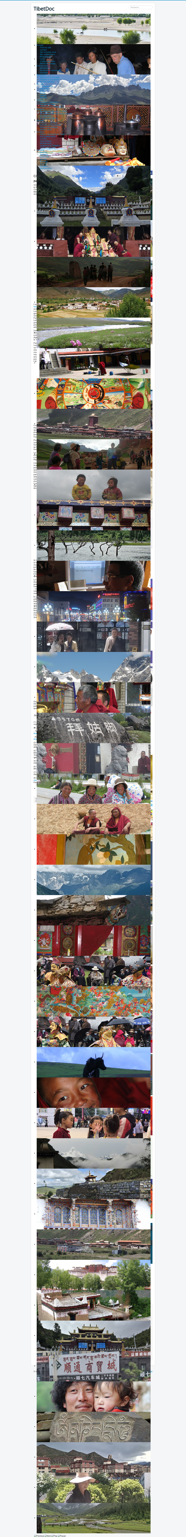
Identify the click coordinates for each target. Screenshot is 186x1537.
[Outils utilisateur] (118, 176)
